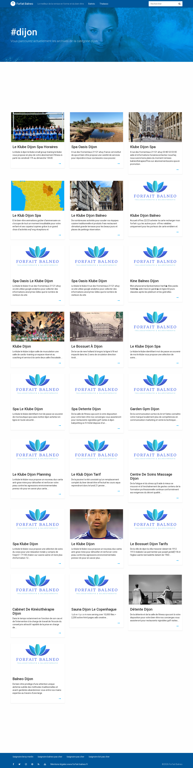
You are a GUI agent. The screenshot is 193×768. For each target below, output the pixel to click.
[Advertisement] (96, 87)
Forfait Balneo (25, 3)
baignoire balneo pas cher (50, 756)
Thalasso (104, 4)
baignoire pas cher (75, 756)
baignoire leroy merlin (23, 756)
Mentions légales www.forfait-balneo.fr (69, 764)
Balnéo (91, 4)
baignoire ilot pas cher (99, 756)
